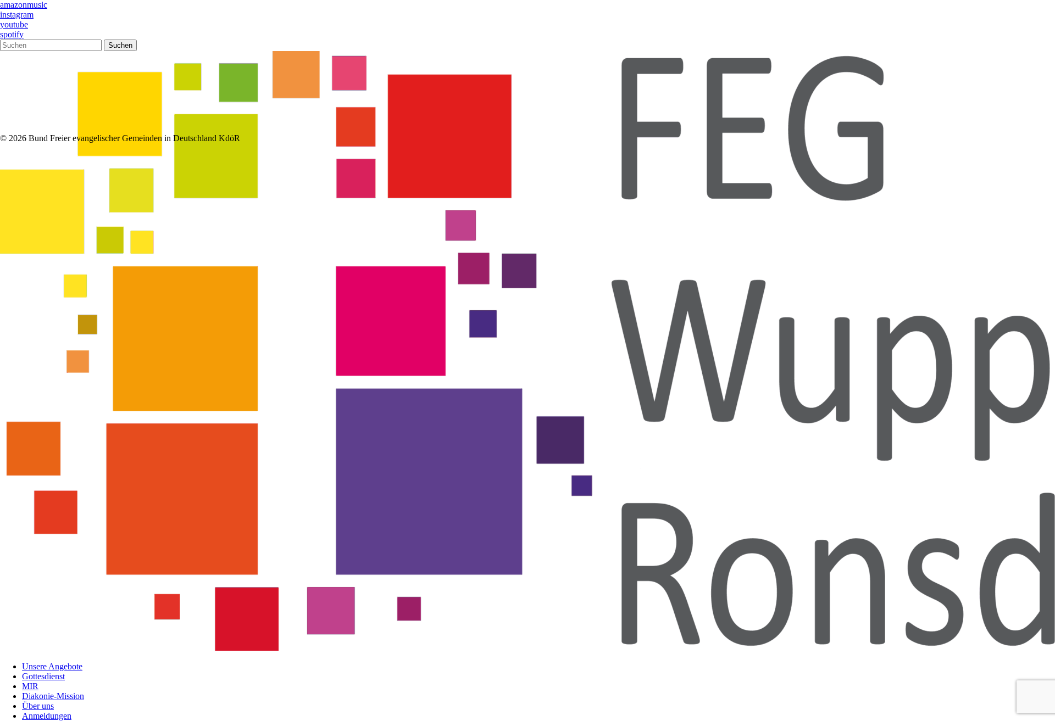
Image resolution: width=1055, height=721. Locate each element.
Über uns (38, 706)
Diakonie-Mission (53, 696)
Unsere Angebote (52, 666)
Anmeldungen (46, 715)
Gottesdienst (43, 676)
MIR (30, 686)
